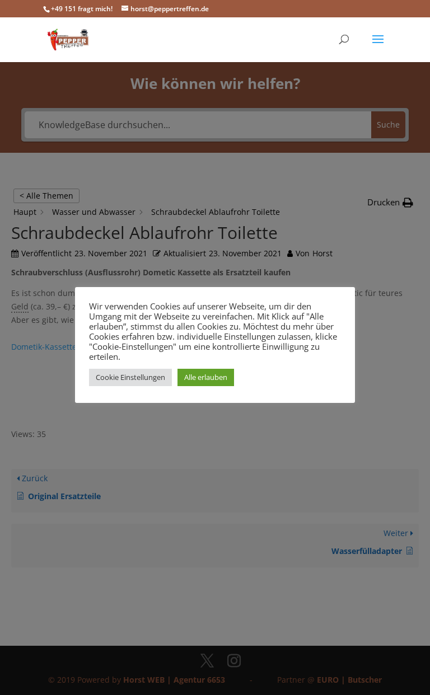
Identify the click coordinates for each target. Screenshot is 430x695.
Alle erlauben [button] (205, 377)
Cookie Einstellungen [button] (130, 377)
